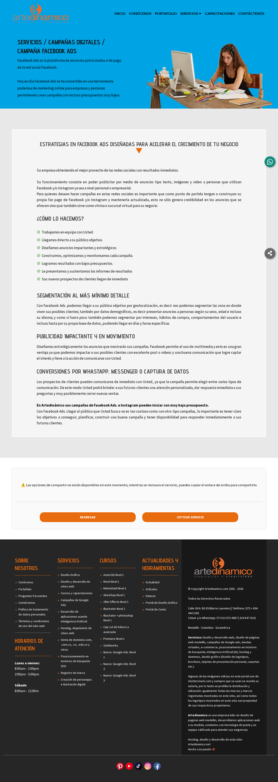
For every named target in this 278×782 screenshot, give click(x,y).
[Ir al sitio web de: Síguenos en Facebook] (157, 766)
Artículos (151, 589)
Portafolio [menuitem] (166, 13)
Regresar (87, 517)
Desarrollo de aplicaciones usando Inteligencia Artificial (74, 616)
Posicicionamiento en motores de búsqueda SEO (75, 661)
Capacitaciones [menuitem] (220, 13)
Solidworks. (111, 645)
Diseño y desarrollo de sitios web (75, 584)
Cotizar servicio (190, 517)
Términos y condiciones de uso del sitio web (33, 623)
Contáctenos (26, 603)
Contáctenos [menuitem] (251, 13)
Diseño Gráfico (70, 575)
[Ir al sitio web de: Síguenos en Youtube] (129, 766)
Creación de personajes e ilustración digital (76, 682)
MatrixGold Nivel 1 (114, 588)
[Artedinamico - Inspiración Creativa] (41, 13)
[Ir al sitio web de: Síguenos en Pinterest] (120, 766)
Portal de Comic (156, 609)
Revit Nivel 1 (111, 582)
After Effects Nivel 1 (116, 602)
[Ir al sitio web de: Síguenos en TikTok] (138, 766)
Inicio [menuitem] (120, 13)
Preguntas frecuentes (32, 596)
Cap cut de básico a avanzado (116, 629)
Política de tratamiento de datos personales (33, 611)
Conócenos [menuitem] (140, 13)
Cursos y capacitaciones (77, 593)
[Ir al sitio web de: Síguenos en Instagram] (148, 766)
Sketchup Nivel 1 (114, 595)
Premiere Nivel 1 (114, 639)
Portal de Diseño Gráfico (161, 603)
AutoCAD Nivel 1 (113, 575)
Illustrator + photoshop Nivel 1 (118, 617)
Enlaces (151, 596)
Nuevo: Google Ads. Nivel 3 (119, 677)
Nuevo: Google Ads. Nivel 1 (119, 654)
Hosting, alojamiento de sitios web (76, 630)
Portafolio (24, 589)
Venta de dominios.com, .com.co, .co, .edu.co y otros (76, 644)
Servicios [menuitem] (189, 13)
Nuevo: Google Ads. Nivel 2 (119, 666)
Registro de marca (73, 673)
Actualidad (152, 582)
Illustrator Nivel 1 (114, 609)
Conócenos (25, 582)
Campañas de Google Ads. (75, 602)
